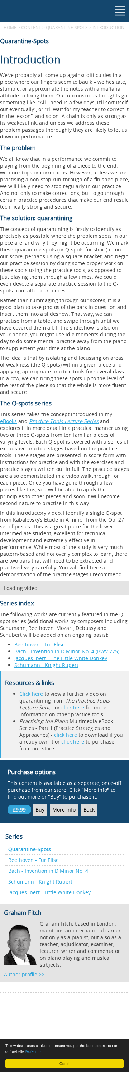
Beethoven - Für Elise (39, 644)
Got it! (64, 1063)
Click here (31, 693)
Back (89, 809)
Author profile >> (24, 974)
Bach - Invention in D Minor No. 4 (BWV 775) (66, 651)
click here (72, 707)
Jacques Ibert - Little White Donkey (49, 892)
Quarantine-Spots (67, 27)
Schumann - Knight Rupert (46, 665)
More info (33, 1051)
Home (10, 27)
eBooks (8, 421)
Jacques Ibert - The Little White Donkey (60, 658)
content (31, 27)
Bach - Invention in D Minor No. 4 (48, 870)
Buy (39, 809)
